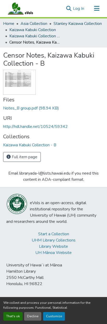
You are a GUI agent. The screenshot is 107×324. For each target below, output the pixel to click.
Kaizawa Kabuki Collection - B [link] (35, 36)
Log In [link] (78, 8)
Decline (32, 316)
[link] (53, 108)
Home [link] (8, 23)
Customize (54, 316)
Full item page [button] (24, 157)
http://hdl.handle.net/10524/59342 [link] (35, 126)
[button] (25, 8)
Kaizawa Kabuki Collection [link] (32, 30)
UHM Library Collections (54, 240)
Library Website (53, 246)
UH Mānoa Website (53, 253)
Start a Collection (53, 234)
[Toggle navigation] (96, 8)
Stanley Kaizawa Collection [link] (78, 23)
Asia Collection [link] (34, 23)
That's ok (13, 316)
